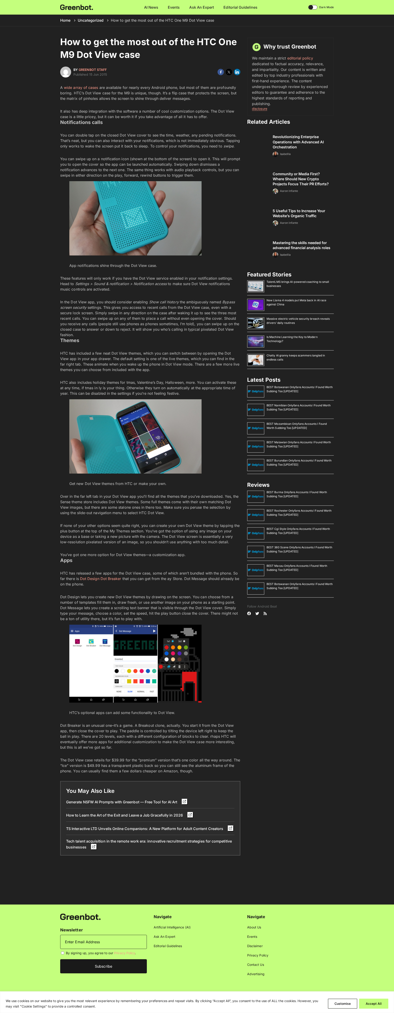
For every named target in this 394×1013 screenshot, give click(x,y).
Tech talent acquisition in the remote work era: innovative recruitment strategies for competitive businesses (149, 844)
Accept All (374, 1003)
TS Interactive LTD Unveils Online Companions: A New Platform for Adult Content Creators (145, 828)
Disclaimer (255, 946)
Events (174, 7)
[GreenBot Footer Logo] (80, 916)
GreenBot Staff (93, 70)
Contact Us (255, 965)
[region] (197, 1002)
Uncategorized (91, 20)
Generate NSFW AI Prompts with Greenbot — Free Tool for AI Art (122, 802)
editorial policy (300, 58)
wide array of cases (81, 87)
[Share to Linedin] (237, 72)
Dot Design (89, 578)
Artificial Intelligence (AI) (172, 927)
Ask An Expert (201, 7)
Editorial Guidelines (240, 7)
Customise (342, 1003)
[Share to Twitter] (229, 72)
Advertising (255, 974)
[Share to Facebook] (221, 72)
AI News (151, 7)
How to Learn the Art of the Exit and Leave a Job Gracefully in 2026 (125, 815)
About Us (254, 927)
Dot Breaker (111, 578)
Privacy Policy (124, 953)
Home (65, 20)
